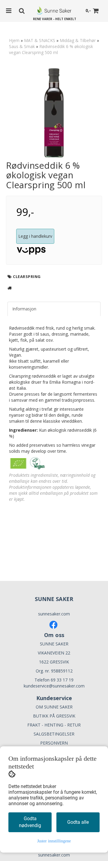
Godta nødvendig (30, 822)
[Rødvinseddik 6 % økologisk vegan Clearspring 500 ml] (54, 113)
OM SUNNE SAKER (54, 707)
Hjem (14, 40)
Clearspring (27, 276)
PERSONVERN (54, 743)
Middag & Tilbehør (78, 40)
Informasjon (24, 309)
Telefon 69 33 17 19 (54, 680)
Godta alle (78, 822)
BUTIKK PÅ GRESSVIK (54, 716)
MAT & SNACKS (39, 40)
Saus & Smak (22, 46)
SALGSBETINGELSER (54, 734)
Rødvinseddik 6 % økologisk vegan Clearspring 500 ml (51, 49)
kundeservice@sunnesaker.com (54, 686)
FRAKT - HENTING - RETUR (54, 725)
